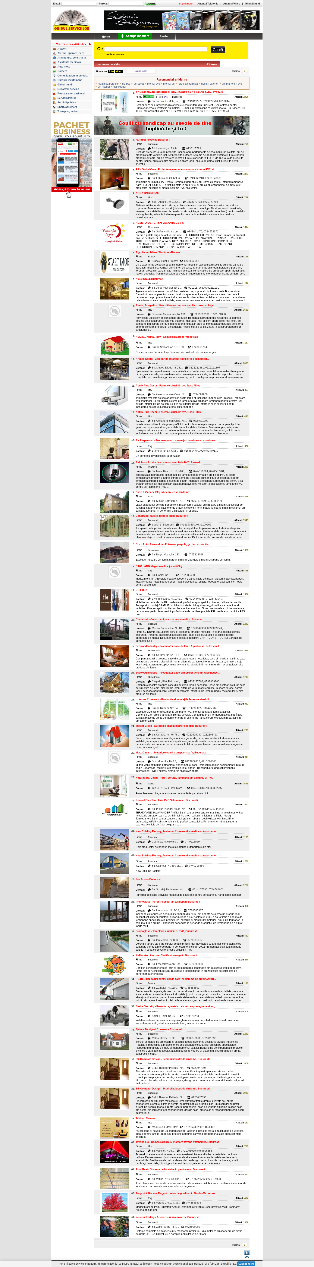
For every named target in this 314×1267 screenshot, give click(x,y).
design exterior (210, 83)
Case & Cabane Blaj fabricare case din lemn (162, 492)
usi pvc (126, 83)
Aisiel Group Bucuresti (149, 278)
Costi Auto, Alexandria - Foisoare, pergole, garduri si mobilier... (173, 544)
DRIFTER (141, 590)
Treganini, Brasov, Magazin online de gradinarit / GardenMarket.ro (175, 1193)
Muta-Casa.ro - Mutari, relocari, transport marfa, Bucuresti (171, 752)
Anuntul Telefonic (207, 3)
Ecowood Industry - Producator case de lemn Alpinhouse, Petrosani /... (178, 646)
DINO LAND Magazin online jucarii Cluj (159, 566)
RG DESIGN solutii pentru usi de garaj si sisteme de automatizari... (176, 979)
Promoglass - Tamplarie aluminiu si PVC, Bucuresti (166, 931)
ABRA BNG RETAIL (147, 193)
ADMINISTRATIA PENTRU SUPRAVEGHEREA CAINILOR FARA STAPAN (179, 92)
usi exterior (119, 86)
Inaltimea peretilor (109, 64)
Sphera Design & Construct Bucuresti (159, 1029)
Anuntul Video (231, 3)
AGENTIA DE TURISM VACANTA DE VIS (160, 222)
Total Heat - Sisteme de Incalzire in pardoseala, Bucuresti (170, 1169)
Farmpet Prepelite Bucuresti (153, 139)
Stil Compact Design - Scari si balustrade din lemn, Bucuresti (173, 1059)
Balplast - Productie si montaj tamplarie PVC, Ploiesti (168, 462)
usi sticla (139, 83)
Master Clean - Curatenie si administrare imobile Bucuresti (171, 725)
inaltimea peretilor (108, 83)
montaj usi (169, 83)
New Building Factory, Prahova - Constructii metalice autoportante (176, 831)
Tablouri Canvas (145, 1118)
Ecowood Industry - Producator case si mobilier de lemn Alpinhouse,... (178, 672)
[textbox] (155, 49)
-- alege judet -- (141, 71)
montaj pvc (153, 83)
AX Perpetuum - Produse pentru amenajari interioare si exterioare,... (177, 440)
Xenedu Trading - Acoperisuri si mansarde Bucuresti (167, 1217)
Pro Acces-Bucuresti (148, 879)
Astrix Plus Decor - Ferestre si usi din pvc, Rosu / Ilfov (168, 412)
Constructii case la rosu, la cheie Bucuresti (162, 515)
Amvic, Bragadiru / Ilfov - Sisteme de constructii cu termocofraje (175, 305)
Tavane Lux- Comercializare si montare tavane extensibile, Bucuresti (177, 1142)
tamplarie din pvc (232, 83)
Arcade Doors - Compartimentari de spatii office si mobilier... (172, 358)
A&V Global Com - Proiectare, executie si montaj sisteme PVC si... (176, 169)
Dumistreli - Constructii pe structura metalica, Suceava (169, 619)
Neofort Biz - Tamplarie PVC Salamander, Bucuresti (167, 800)
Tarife (164, 36)
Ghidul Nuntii (252, 3)
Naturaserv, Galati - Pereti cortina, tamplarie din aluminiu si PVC (174, 777)
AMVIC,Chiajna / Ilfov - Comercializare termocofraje (167, 336)
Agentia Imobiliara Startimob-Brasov (158, 252)
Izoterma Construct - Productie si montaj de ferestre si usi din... (174, 699)
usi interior (104, 86)
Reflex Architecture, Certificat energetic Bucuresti (166, 955)
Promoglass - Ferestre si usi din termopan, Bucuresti (168, 901)
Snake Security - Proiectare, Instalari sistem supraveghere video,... (176, 1006)
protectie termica (188, 83)
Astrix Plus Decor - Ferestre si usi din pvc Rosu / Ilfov (168, 385)
